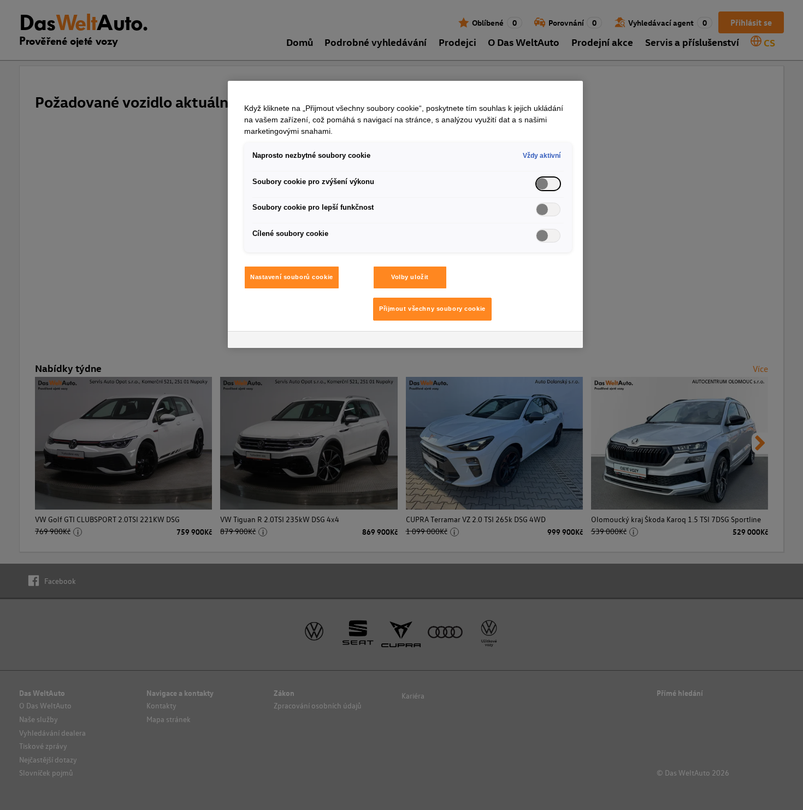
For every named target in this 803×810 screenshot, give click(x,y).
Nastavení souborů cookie (291, 277)
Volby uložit (410, 277)
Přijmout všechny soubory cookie (432, 308)
